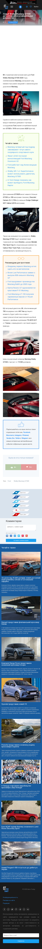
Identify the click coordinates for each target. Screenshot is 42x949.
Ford (9, 481)
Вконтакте (10, 435)
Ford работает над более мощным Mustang (22, 166)
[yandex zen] (23, 909)
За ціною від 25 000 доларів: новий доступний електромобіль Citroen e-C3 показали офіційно (20, 579)
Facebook (26, 432)
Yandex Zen (10, 438)
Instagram (17, 435)
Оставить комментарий (21, 540)
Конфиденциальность (10, 897)
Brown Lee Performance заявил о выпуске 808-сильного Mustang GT (21, 275)
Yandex (22, 536)
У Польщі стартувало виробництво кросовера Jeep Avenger (16, 787)
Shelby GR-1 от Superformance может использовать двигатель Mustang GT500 (21, 173)
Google (26, 536)
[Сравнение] (27, 7)
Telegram (24, 438)
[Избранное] (31, 7)
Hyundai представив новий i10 (14, 704)
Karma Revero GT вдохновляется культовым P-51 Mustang (21, 289)
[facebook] (4, 909)
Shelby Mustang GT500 (21, 481)
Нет (30, 467)
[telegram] (20, 909)
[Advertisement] (21, 49)
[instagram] (8, 909)
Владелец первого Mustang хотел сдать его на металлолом (22, 268)
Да (15, 467)
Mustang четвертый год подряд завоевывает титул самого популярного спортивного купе (21, 149)
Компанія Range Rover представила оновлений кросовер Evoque (16, 664)
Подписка (21, 941)
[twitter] (12, 909)
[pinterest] (16, 909)
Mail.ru (15, 536)
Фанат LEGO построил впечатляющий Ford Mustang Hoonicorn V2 (20, 158)
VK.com (7, 536)
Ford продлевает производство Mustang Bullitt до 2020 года (21, 283)
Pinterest (25, 435)
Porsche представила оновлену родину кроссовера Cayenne (18, 746)
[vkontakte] (27, 909)
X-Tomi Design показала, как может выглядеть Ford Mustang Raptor (21, 182)
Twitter (17, 438)
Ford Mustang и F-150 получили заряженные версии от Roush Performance (21, 296)
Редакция (6, 903)
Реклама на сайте (9, 900)
